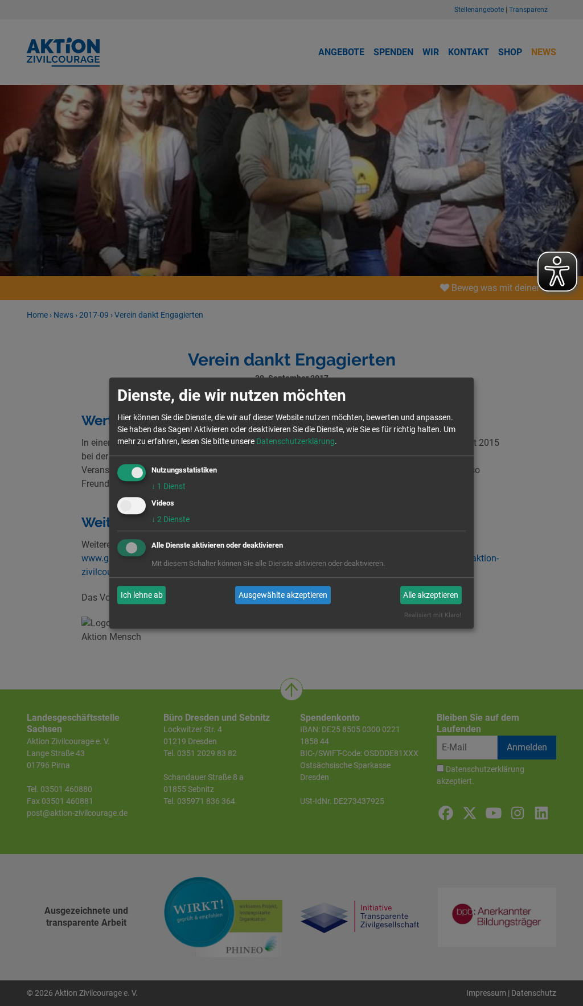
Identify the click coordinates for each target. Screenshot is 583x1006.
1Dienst (168, 486)
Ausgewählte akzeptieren (283, 595)
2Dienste (170, 519)
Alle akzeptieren (430, 595)
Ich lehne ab (142, 595)
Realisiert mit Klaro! (432, 615)
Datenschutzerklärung (295, 441)
